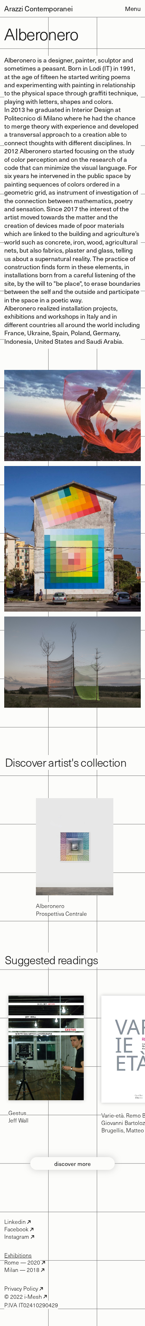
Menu (133, 9)
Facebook (16, 1229)
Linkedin (15, 1221)
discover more (72, 1163)
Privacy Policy (21, 1288)
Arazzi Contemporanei (38, 8)
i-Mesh (32, 1296)
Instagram (16, 1236)
